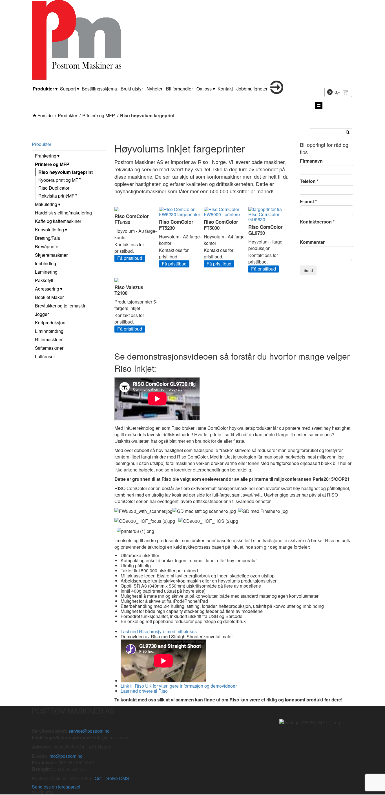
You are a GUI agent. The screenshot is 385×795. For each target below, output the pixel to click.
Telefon (308, 181)
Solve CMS (117, 778)
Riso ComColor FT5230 (176, 224)
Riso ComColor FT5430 (131, 219)
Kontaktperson (316, 221)
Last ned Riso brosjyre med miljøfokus (159, 631)
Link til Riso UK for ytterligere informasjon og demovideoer (179, 686)
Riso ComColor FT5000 (221, 224)
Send (308, 270)
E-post (307, 201)
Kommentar (312, 242)
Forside (45, 115)
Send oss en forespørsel (56, 786)
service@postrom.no (89, 731)
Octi (99, 778)
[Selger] (276, 92)
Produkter (67, 115)
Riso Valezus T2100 (128, 290)
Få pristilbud (129, 258)
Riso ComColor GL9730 (265, 229)
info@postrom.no (65, 756)
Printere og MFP (98, 115)
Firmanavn (311, 160)
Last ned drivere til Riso (144, 691)
